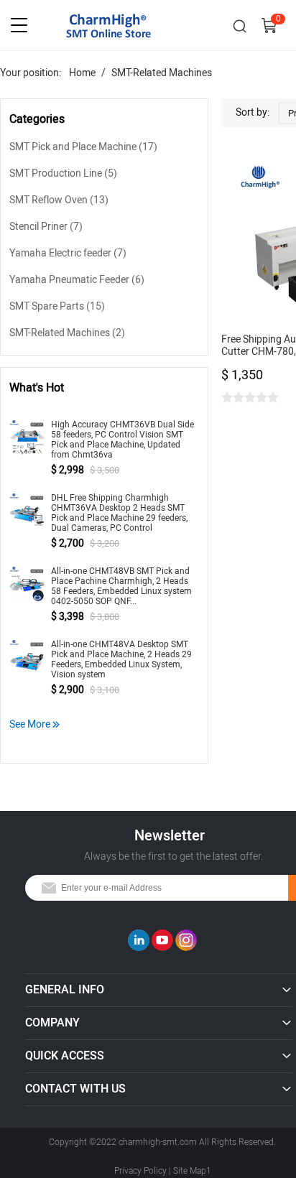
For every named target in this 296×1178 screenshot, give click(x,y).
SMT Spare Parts (57, 306)
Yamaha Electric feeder (67, 253)
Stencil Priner (46, 226)
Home (82, 72)
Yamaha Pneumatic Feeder (76, 279)
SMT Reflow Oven (58, 200)
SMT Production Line (63, 173)
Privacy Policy (140, 1170)
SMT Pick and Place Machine (83, 146)
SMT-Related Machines (161, 72)
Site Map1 (192, 1170)
